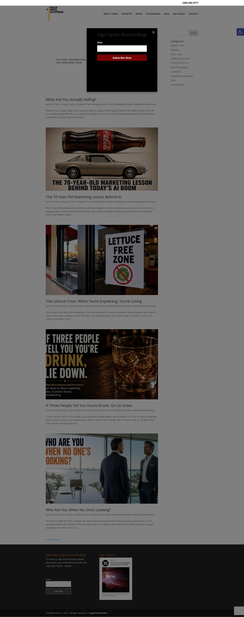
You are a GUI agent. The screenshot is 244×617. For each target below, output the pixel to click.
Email (100, 42)
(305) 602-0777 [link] (190, 3)
